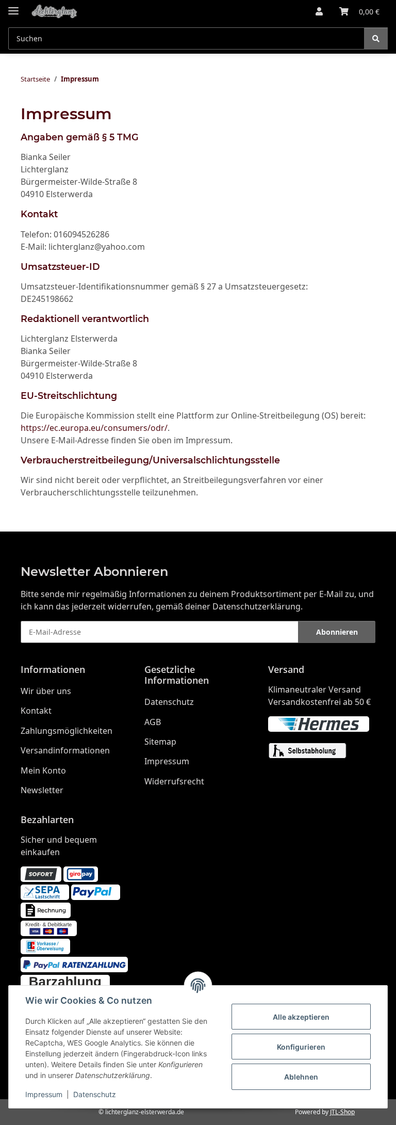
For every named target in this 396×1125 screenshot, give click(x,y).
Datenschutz (94, 1094)
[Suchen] (376, 38)
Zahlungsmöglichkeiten (66, 730)
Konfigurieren (301, 1046)
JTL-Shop (342, 1111)
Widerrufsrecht (174, 781)
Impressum (43, 1094)
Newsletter (42, 790)
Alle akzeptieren (301, 1016)
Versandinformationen (65, 750)
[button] (319, 11)
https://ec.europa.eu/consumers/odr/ (94, 427)
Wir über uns (46, 691)
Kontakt (36, 710)
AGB (152, 722)
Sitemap (160, 741)
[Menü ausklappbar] (13, 6)
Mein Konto (43, 770)
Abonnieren (337, 632)
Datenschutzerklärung (256, 606)
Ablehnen (301, 1076)
